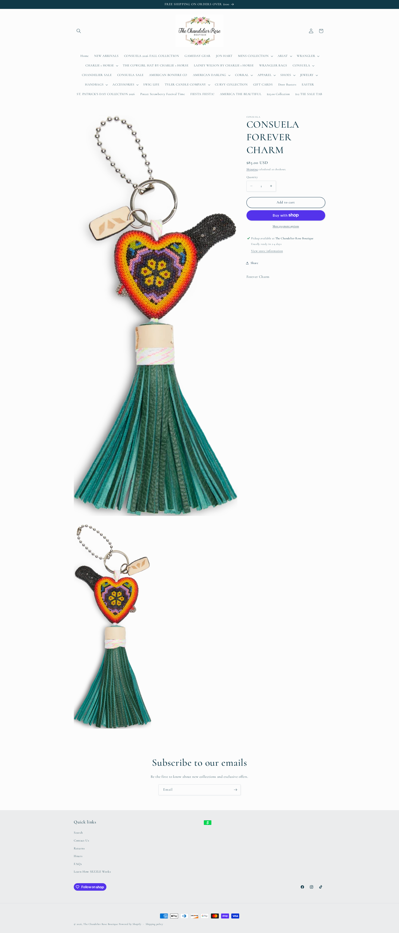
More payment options (286, 226)
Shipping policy (154, 923)
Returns (79, 848)
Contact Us (81, 840)
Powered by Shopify (130, 924)
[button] (79, 31)
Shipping (252, 169)
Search (78, 832)
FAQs (78, 864)
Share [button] (254, 263)
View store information (267, 251)
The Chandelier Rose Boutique (100, 924)
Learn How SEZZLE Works (92, 871)
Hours (78, 856)
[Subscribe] (235, 789)
